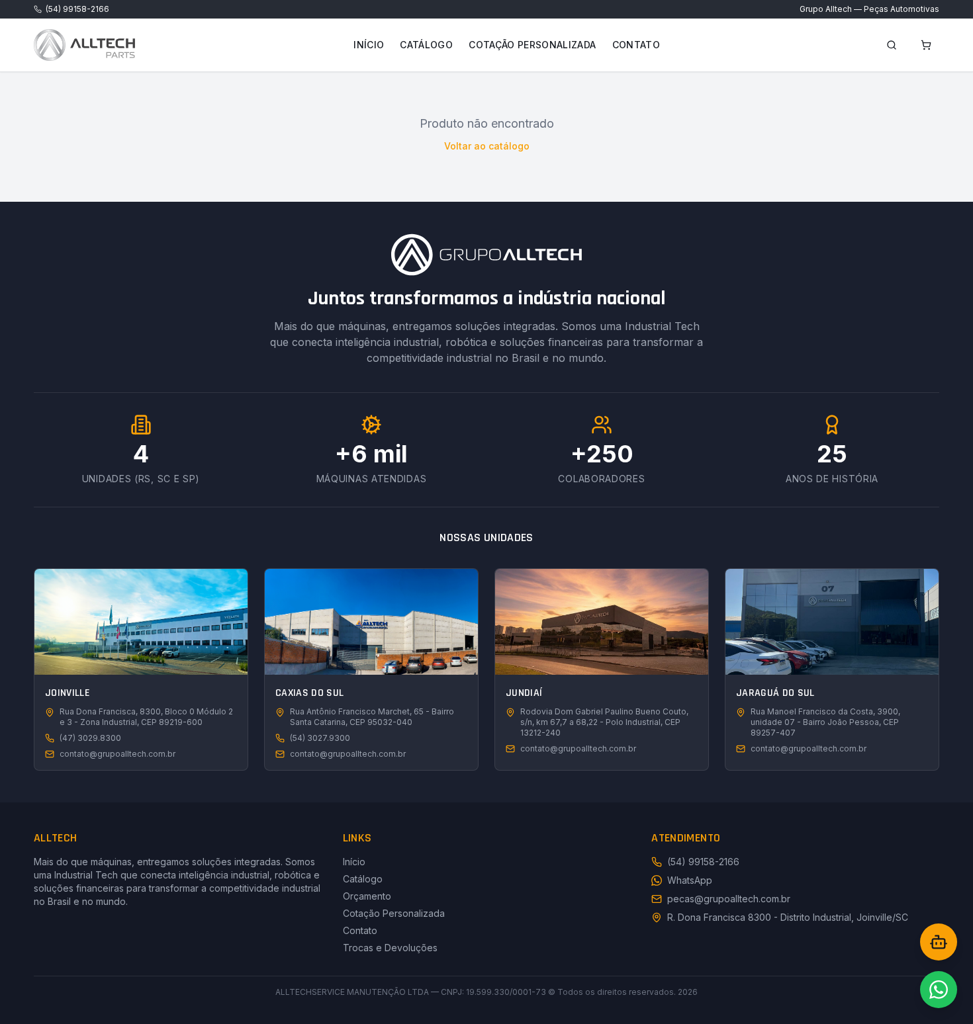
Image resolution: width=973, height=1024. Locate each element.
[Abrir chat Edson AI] (938, 941)
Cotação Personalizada (532, 44)
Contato (636, 44)
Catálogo (426, 44)
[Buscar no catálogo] (891, 45)
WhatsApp (689, 880)
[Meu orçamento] (926, 45)
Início (368, 44)
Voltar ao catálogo (487, 145)
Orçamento (367, 896)
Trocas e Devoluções (390, 947)
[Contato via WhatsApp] (938, 989)
